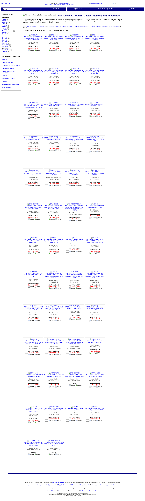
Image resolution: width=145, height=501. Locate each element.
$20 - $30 (4, 40)
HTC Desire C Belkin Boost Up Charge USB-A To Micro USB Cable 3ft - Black (33, 207)
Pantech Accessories (54, 485)
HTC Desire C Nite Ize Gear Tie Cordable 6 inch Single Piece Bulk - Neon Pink (74, 72)
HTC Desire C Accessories (81, 26)
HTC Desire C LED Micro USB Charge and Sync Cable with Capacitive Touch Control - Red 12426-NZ (74, 275)
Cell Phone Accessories (29, 26)
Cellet (3, 23)
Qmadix (4, 34)
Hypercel (4, 25)
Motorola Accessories (104, 484)
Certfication (96, 490)
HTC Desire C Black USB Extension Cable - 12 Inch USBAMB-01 (53, 173)
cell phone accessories (58, 482)
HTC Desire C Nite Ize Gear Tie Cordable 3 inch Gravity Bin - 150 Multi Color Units (33, 443)
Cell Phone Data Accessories (106, 488)
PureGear (4, 32)
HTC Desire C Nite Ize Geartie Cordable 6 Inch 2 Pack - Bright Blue (33, 173)
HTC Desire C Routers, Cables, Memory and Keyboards (104, 26)
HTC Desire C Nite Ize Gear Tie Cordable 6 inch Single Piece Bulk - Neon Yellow (54, 72)
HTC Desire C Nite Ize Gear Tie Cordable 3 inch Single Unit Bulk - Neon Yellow (53, 38)
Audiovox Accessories (40, 484)
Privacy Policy (89, 490)
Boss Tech (5, 22)
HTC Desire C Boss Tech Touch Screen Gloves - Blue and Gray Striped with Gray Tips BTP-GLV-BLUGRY (74, 208)
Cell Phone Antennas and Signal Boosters (31, 488)
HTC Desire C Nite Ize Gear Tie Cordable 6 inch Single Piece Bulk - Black (33, 72)
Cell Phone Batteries (47, 488)
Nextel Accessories (115, 484)
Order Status (56, 4)
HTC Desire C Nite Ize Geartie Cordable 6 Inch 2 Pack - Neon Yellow (74, 139)
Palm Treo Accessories (43, 485)
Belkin (4, 20)
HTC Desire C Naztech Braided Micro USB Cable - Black (95, 206)
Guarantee (62, 4)
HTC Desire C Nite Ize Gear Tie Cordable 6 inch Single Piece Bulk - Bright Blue (95, 72)
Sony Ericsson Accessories (99, 485)
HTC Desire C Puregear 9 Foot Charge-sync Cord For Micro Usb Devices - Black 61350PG (33, 342)
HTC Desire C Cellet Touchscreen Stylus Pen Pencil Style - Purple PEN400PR (94, 173)
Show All (4, 59)
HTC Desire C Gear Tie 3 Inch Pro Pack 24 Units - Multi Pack (95, 341)
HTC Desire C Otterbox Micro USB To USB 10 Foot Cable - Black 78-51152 (33, 410)
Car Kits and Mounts (8, 68)
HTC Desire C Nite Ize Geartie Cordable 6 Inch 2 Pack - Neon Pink (95, 139)
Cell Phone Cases (69, 488)
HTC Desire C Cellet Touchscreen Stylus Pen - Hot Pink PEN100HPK (74, 173)
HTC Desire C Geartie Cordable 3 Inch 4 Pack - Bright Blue (33, 138)
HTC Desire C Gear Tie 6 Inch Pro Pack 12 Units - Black (33, 375)
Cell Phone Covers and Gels (91, 488)
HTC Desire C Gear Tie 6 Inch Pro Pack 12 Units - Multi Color (54, 375)
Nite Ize (4, 28)
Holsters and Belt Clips (8, 78)
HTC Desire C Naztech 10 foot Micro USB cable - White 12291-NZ (33, 274)
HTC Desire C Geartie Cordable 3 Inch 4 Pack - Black (53, 104)
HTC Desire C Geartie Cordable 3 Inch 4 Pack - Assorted (53, 138)
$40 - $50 (4, 43)
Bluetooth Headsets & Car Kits (11, 65)
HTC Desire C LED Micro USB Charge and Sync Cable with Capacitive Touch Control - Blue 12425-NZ (54, 275)
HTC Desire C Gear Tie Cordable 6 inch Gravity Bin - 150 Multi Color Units (54, 443)
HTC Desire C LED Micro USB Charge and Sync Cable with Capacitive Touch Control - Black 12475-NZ (94, 275)
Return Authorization (74, 490)
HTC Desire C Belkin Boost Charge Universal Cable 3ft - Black (74, 375)
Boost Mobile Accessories (64, 484)
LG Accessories (94, 484)
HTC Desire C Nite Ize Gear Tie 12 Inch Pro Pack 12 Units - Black (54, 409)
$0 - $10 (4, 37)
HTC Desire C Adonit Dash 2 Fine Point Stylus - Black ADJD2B (94, 409)
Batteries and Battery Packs (10, 62)
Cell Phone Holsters (118, 488)
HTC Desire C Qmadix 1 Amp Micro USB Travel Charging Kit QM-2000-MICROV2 (74, 342)
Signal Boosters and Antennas (10, 84)
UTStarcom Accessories (111, 485)
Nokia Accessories (32, 485)
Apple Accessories (30, 484)
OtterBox (4, 29)
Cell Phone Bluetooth (58, 488)
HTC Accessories (41, 26)
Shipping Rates (69, 4)
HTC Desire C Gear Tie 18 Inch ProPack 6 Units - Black (74, 307)
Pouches (4, 81)
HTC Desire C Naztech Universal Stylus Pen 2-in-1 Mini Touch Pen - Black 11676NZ (53, 241)
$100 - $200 (5, 45)
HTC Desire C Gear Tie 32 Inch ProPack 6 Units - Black (95, 375)
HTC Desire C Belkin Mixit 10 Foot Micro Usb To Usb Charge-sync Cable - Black (54, 342)
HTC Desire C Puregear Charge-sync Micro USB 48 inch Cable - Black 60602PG (33, 241)
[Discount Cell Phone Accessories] (5, 3)
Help (51, 4)
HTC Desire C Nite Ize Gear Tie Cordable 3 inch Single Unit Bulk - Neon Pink (74, 38)
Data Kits (4, 51)
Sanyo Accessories (76, 485)
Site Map (82, 490)
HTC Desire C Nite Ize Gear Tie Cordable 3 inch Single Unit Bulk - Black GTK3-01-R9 (33, 38)
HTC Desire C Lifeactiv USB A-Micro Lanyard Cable (74, 409)
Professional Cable (7, 31)
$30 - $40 (4, 42)
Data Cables (5, 50)
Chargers (4, 75)
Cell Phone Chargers (79, 488)
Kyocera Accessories (85, 484)
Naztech (4, 26)
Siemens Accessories (86, 485)
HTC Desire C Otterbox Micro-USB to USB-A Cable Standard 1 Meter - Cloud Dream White (95, 241)
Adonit (4, 19)
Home (46, 4)
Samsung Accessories (65, 485)
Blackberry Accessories (51, 484)
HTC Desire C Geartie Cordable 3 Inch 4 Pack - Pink (94, 104)
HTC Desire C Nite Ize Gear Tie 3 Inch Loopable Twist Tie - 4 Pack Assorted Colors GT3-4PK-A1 (33, 105)
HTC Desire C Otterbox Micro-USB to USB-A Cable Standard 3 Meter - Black (95, 308)
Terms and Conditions (52, 490)
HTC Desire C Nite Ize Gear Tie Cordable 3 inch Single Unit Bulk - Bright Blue (94, 38)
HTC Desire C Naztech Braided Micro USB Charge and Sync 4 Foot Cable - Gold (54, 308)
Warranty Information (63, 490)
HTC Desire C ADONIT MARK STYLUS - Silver (74, 240)
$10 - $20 (4, 39)
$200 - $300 (5, 46)
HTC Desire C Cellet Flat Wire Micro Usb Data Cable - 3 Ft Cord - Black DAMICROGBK (53, 207)
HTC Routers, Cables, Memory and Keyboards (59, 26)
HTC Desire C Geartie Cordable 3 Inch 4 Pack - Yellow (74, 104)
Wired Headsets (6, 87)
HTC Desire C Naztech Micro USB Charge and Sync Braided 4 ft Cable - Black (33, 308)
